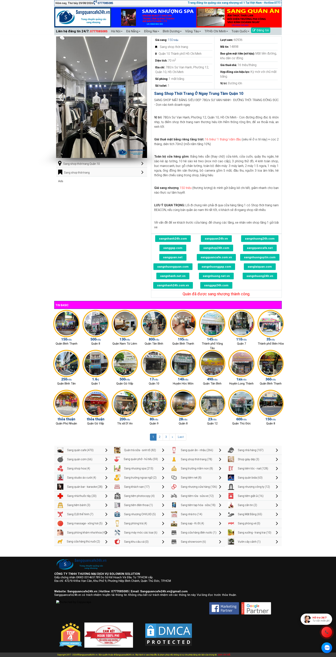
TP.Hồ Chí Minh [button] (215, 31)
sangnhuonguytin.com (260, 257)
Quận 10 (154, 383)
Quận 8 (95, 343)
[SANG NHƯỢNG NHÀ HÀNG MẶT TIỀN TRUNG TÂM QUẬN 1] (95, 363)
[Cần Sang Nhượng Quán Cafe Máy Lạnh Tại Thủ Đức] (241, 403)
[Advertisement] (101, 210)
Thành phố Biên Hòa (271, 343)
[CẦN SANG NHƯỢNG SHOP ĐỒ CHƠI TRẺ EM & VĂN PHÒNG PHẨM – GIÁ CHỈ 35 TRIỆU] (270, 323)
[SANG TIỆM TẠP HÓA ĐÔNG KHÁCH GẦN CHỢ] (154, 323)
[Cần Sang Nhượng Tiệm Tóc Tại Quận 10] (154, 363)
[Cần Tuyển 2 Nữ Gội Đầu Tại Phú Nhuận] (66, 403)
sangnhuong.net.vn (216, 276)
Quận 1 (95, 383)
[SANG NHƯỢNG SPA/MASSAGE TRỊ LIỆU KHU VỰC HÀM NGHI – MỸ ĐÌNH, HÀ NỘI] (125, 323)
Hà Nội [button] (116, 31)
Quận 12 (212, 423)
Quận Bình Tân (66, 383)
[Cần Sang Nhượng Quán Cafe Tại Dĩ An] (125, 403)
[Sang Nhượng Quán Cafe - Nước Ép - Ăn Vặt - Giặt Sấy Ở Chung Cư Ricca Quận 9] (154, 403)
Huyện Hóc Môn (183, 383)
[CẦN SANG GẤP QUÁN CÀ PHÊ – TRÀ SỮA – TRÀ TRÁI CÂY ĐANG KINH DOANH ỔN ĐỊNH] (183, 323)
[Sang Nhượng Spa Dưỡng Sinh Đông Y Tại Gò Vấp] (125, 363)
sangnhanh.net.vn (173, 276)
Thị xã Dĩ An (125, 423)
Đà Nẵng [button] (132, 31)
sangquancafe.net (260, 248)
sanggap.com (172, 248)
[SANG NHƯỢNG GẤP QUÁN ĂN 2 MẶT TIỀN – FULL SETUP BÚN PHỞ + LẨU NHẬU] (241, 363)
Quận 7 (241, 343)
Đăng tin (262, 30)
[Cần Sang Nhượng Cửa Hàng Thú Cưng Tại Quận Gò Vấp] (95, 403)
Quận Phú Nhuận (66, 423)
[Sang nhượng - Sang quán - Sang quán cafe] (82, 17)
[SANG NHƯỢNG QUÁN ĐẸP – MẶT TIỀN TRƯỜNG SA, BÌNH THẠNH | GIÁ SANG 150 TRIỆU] (66, 323)
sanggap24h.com (216, 285)
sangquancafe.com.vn (216, 257)
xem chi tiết (224, 654)
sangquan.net (173, 257)
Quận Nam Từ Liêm (124, 343)
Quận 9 (154, 423)
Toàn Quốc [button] (239, 31)
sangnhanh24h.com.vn (173, 285)
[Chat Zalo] (326, 647)
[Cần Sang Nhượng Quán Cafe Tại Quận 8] (270, 403)
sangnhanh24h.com (173, 238)
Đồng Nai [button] (150, 31)
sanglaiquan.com (260, 266)
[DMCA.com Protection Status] (168, 631)
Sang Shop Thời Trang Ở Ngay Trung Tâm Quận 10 (198, 93)
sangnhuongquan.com (173, 266)
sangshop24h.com (216, 248)
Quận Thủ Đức (241, 423)
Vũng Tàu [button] (192, 31)
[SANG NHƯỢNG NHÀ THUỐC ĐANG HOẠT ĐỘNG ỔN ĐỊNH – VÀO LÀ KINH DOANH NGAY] (183, 363)
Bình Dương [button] (171, 31)
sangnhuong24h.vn (260, 276)
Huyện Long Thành (241, 383)
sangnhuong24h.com (260, 238)
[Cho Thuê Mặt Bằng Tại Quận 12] (212, 403)
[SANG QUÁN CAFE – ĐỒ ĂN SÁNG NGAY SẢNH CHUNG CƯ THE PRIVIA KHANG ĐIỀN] (66, 363)
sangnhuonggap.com (216, 266)
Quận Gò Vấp (124, 383)
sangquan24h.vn (216, 238)
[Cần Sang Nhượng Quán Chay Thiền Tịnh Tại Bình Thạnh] (270, 363)
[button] (142, 97)
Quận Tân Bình (154, 343)
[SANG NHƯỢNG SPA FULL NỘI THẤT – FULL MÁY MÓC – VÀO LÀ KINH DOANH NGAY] (212, 363)
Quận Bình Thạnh (66, 343)
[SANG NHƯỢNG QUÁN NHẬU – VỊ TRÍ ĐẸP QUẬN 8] (183, 403)
